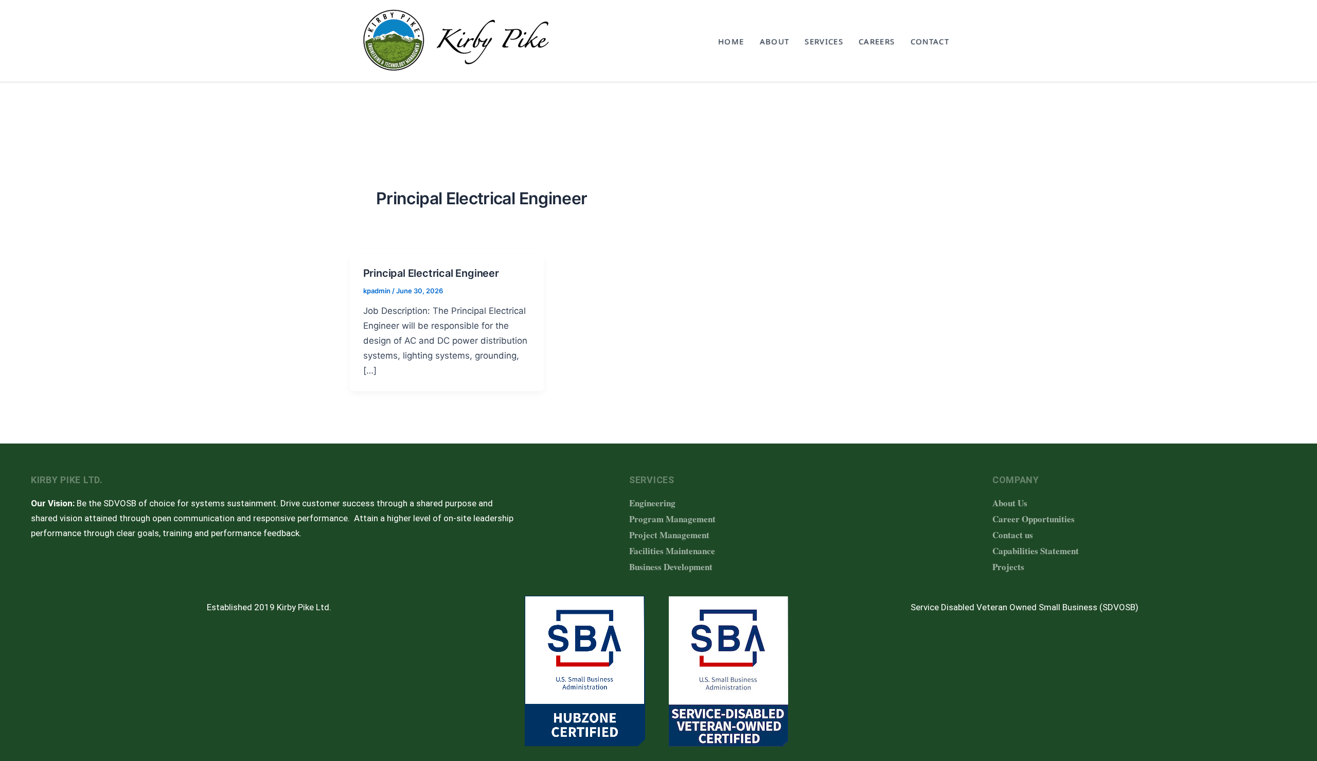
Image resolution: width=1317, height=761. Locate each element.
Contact (930, 41)
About (775, 41)
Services (824, 41)
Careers (877, 41)
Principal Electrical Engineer (432, 273)
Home (731, 41)
